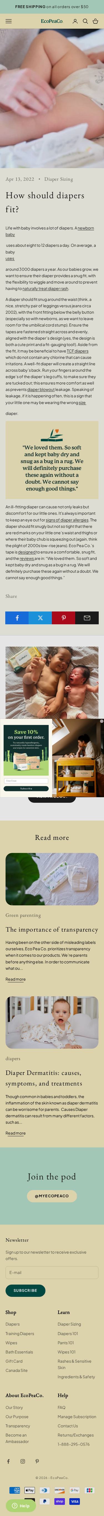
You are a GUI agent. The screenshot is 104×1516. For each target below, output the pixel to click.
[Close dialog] (101, 721)
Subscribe (26, 788)
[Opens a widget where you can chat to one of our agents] (21, 1506)
